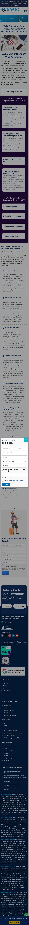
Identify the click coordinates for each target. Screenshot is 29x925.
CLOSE (26, 439)
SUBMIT (5, 484)
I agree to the (14, 480)
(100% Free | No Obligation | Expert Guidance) (13, 470)
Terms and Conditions (18, 480)
